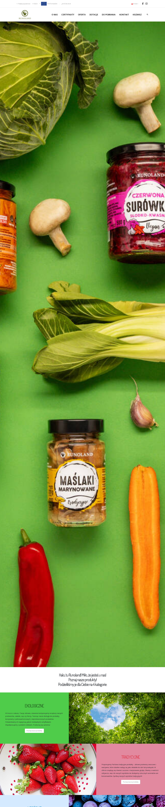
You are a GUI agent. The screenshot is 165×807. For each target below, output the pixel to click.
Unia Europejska (52, 4)
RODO (35, 4)
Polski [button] (135, 4)
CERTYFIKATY (67, 14)
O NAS (55, 14)
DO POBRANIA (109, 14)
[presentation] (5, 344)
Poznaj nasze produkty (34, 731)
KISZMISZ (137, 14)
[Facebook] (142, 3)
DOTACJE (93, 14)
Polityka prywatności (24, 4)
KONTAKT (124, 14)
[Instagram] (146, 3)
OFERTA (82, 14)
